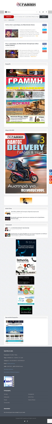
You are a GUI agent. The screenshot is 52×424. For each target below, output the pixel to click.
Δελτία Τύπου (31, 397)
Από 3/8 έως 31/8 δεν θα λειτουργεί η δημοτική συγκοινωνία (25, 211)
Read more (33, 56)
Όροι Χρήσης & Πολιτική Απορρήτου (11, 372)
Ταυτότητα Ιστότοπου (8, 369)
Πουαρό (5, 399)
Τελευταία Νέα (7, 402)
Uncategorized (31, 394)
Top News (6, 394)
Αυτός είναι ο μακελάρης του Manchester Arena (20, 25)
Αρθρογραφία (6, 397)
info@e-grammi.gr (11, 363)
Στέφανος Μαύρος (31, 399)
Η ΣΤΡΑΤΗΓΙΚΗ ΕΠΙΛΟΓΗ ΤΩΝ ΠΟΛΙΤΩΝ (33, 16)
